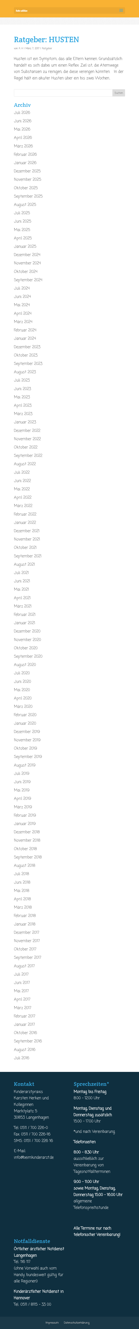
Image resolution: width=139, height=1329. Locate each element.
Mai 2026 (22, 129)
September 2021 (27, 556)
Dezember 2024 (27, 255)
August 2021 (24, 564)
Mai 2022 (22, 489)
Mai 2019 (22, 790)
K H (21, 49)
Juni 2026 (22, 121)
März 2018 (23, 907)
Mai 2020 (22, 690)
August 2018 (24, 866)
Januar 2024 (25, 338)
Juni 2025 (22, 221)
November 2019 (27, 740)
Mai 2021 (21, 589)
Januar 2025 (25, 247)
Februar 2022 (25, 514)
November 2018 (27, 840)
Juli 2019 (21, 774)
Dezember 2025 (27, 171)
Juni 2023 (22, 389)
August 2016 (24, 1050)
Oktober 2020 (26, 648)
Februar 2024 (25, 330)
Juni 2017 (22, 983)
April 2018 (22, 899)
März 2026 (23, 146)
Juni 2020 (22, 682)
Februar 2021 (24, 615)
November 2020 (27, 640)
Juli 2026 (22, 113)
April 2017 (22, 999)
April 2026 (23, 138)
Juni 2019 (22, 782)
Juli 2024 (22, 288)
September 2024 (28, 280)
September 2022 (28, 456)
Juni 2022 (22, 481)
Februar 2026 (25, 155)
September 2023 (28, 364)
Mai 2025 (22, 230)
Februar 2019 (25, 815)
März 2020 (23, 707)
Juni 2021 (22, 581)
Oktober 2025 (26, 188)
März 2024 (23, 322)
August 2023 (25, 372)
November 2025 (27, 180)
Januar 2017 (24, 1025)
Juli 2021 (21, 573)
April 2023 (22, 405)
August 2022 (25, 464)
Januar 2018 (24, 924)
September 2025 (28, 196)
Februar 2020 (25, 715)
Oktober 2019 (25, 748)
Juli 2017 (21, 974)
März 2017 (22, 1008)
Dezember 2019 (27, 732)
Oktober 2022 (25, 447)
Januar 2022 (25, 523)
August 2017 (24, 966)
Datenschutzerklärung (76, 1323)
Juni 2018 (22, 882)
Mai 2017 (21, 991)
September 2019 (28, 757)
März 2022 (23, 506)
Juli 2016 (21, 1058)
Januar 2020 (25, 723)
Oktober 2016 (25, 1033)
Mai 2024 (22, 305)
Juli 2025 (22, 213)
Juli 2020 (22, 673)
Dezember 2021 (26, 531)
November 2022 (27, 439)
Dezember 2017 (26, 933)
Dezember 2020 (27, 631)
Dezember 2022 (27, 431)
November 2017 (27, 941)
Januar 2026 (25, 163)
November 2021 (27, 539)
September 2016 (28, 1041)
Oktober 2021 (25, 548)
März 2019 (23, 807)
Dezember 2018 (27, 832)
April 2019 (22, 799)
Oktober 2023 (25, 355)
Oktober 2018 (25, 849)
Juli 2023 (22, 380)
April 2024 (22, 313)
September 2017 (27, 958)
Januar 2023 (25, 422)
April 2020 (23, 698)
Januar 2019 (25, 824)
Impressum (52, 1323)
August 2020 (25, 665)
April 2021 (22, 598)
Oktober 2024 (25, 272)
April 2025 (23, 238)
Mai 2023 (22, 397)
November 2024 (27, 263)
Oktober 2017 (25, 949)
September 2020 (28, 656)
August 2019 (24, 765)
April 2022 (22, 497)
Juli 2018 (21, 874)
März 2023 (23, 414)
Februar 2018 (25, 916)
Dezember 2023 (27, 347)
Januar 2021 (24, 623)
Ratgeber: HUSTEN (46, 39)
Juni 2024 (22, 297)
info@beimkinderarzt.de (34, 1157)
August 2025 (25, 205)
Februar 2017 (24, 1016)
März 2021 (22, 606)
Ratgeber (47, 49)
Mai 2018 (21, 891)
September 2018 (28, 857)
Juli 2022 (22, 472)
